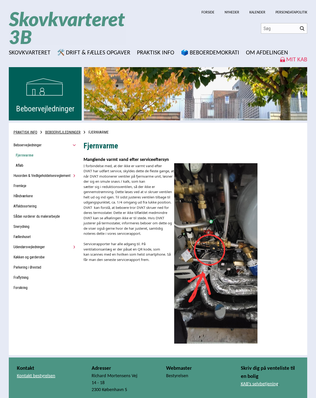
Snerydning (21, 226)
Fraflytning (20, 277)
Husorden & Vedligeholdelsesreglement (42, 175)
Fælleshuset (22, 237)
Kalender (257, 12)
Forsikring (20, 287)
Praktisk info (25, 132)
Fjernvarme (25, 155)
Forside (207, 12)
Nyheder (232, 12)
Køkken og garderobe (29, 257)
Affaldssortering (25, 206)
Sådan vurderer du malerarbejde (36, 216)
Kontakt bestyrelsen (36, 376)
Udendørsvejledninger (29, 247)
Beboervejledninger (63, 132)
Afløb (19, 165)
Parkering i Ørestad (27, 267)
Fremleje (19, 186)
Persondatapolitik (291, 12)
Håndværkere (23, 196)
